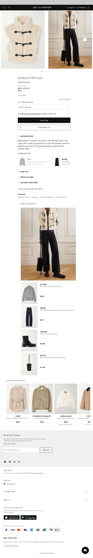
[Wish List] (9, 8)
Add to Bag (44, 120)
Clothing (35, 197)
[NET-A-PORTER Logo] (10, 538)
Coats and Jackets (47, 197)
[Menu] (4, 7)
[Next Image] (85, 40)
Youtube (5, 462)
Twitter (14, 462)
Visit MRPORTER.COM (11, 546)
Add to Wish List (44, 127)
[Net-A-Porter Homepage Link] (42, 7)
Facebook (10, 462)
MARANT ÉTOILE (30, 78)
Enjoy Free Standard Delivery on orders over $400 (46, 2)
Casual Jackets (61, 197)
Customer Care (38, 473)
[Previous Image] (8, 40)
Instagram (19, 462)
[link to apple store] (12, 517)
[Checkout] (87, 7)
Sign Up (46, 450)
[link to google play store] (29, 517)
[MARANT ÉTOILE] (23, 40)
